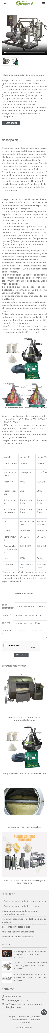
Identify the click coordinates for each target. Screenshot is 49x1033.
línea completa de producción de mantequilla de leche (24, 718)
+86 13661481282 (13, 996)
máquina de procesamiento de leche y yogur (24, 901)
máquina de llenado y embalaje (17, 936)
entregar (21, 655)
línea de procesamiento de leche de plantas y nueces (24, 920)
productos (23, 1016)
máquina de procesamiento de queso (20, 906)
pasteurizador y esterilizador (16, 926)
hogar (12, 1016)
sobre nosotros (19, 1019)
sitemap (26, 1022)
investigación (11, 123)
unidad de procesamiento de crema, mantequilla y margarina (20, 912)
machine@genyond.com (17, 1000)
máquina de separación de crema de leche (24, 773)
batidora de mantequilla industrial (24, 827)
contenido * (7, 632)
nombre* (6, 615)
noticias (36, 1016)
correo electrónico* (8, 606)
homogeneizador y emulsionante (18, 931)
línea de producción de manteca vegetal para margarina (24, 881)
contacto (35, 1019)
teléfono (6, 622)
